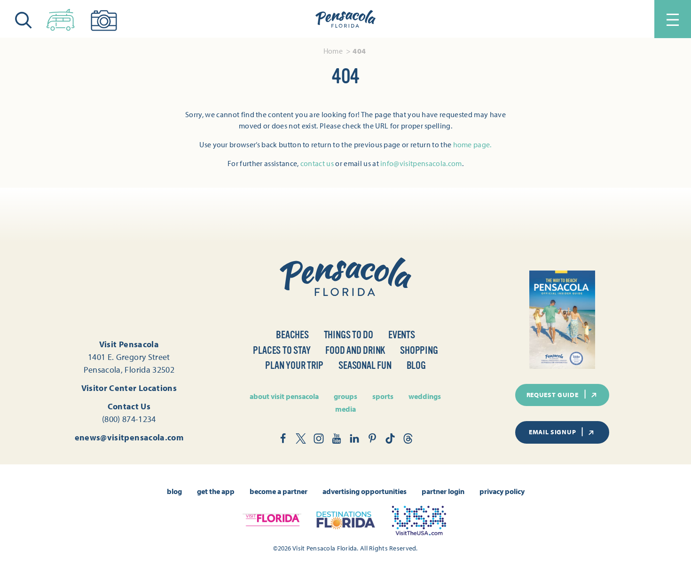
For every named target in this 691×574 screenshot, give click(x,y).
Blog (416, 365)
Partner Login (443, 491)
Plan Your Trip (294, 365)
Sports (382, 396)
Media (345, 409)
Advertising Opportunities (364, 491)
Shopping (419, 350)
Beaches (292, 335)
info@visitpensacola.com (421, 163)
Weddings (424, 396)
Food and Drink (355, 350)
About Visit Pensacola (284, 396)
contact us (317, 163)
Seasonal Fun (364, 365)
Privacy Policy (502, 491)
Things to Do (348, 335)
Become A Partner (278, 491)
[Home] (345, 19)
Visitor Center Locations (129, 388)
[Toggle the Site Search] (23, 19)
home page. (472, 144)
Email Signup (552, 432)
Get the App (216, 491)
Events (401, 335)
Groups (345, 396)
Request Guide (552, 395)
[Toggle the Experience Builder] (61, 18)
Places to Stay (281, 350)
